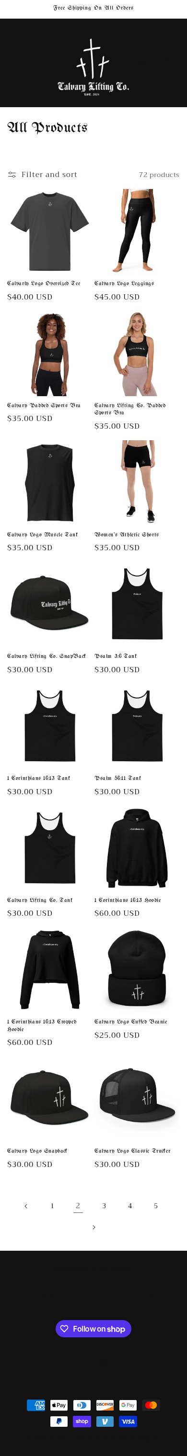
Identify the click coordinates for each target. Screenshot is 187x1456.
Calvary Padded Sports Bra (44, 406)
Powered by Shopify (132, 1438)
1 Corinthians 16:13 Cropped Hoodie (41, 1026)
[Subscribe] (149, 1294)
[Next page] (93, 1227)
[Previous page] (26, 1206)
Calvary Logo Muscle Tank (42, 535)
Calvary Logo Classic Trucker (132, 1151)
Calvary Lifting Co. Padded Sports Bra (130, 409)
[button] (19, 62)
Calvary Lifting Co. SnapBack (46, 656)
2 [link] (78, 1206)
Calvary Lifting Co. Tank (39, 900)
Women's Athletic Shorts (126, 535)
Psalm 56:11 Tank (117, 778)
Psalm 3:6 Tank (115, 656)
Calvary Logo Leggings (124, 284)
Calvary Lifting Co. (76, 1438)
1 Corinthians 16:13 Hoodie (127, 900)
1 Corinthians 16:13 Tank (38, 778)
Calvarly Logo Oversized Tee (43, 284)
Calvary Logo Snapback (37, 1151)
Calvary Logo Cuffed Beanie (130, 1022)
